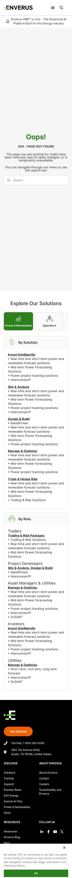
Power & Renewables (17, 807)
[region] (36, 860)
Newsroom (10, 831)
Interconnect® (21, 380)
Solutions (9, 772)
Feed (7, 842)
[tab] (18, 321)
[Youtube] (55, 831)
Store (7, 812)
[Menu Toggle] (53, 8)
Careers (44, 784)
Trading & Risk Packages (26, 535)
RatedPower (19, 423)
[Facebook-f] (48, 831)
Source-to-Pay (13, 801)
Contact (44, 778)
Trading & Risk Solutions (28, 500)
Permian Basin (13, 789)
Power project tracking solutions (34, 375)
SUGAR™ (17, 617)
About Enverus (48, 772)
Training (9, 778)
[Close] (64, 848)
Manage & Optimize (22, 587)
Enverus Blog (12, 837)
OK (36, 873)
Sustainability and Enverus (50, 791)
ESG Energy (11, 795)
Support (9, 784)
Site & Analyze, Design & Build (30, 568)
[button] (61, 7)
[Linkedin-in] (41, 831)
